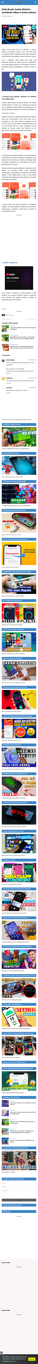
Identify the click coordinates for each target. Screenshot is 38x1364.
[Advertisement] (19, 239)
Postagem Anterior (7, 319)
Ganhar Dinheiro (9, 315)
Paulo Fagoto (10, 360)
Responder (8, 373)
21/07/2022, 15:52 (32, 387)
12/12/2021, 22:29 (32, 378)
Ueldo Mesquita (8, 16)
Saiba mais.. (13, 1361)
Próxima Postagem (30, 319)
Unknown (9, 378)
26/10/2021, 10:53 (32, 359)
